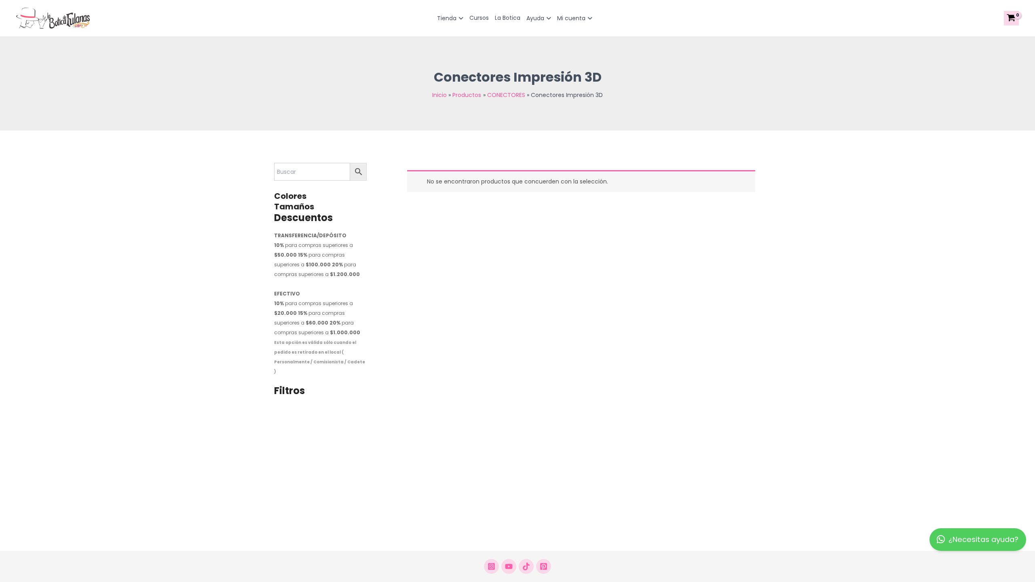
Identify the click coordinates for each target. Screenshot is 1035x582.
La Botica (507, 18)
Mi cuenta (571, 18)
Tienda (446, 18)
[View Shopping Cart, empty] (1011, 18)
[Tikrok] (526, 566)
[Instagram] (491, 566)
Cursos (479, 18)
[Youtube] (508, 566)
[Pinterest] (543, 566)
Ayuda (535, 18)
